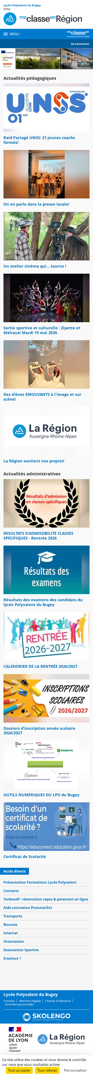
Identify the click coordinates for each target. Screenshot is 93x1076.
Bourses (10, 924)
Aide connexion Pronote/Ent (27, 907)
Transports (12, 916)
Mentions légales (30, 1001)
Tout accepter (19, 1070)
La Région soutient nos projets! (33, 460)
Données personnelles (19, 1004)
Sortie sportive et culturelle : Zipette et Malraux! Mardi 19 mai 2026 (41, 330)
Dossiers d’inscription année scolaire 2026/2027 (39, 731)
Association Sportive (21, 950)
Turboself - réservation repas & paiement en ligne (45, 899)
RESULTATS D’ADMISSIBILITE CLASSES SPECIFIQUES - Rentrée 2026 (38, 536)
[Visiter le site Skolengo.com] (46, 1020)
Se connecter (80, 44)
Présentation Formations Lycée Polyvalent (40, 882)
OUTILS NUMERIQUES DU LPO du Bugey (41, 794)
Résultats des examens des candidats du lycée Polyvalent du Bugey (43, 602)
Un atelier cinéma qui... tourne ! (34, 266)
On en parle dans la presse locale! (36, 204)
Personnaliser (75, 1070)
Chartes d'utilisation (58, 1001)
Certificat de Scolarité (24, 856)
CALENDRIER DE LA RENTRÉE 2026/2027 (40, 666)
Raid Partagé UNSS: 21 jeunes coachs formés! (39, 140)
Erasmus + (12, 958)
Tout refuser (47, 1070)
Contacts (11, 890)
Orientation (13, 941)
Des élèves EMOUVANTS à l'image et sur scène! (42, 397)
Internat (10, 933)
